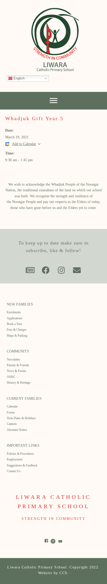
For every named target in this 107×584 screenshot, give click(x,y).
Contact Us (14, 471)
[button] (30, 270)
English (18, 78)
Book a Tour (14, 324)
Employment (14, 459)
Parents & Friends (18, 365)
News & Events (16, 371)
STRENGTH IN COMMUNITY (54, 519)
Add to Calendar (24, 144)
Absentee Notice (17, 430)
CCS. (64, 573)
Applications (14, 318)
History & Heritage (18, 382)
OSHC (11, 377)
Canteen (12, 424)
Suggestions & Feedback (22, 465)
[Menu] (53, 100)
